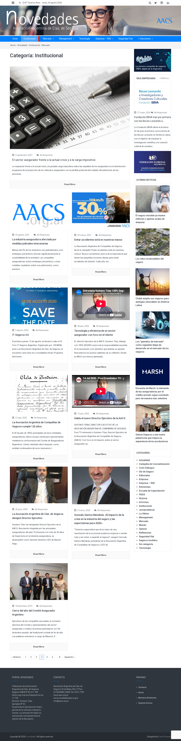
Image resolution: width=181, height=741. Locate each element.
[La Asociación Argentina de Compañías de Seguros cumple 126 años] (39, 393)
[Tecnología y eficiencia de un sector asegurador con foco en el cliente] (101, 304)
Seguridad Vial (125, 38)
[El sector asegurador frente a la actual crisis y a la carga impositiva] (70, 107)
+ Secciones (144, 38)
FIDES (142, 494)
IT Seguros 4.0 (20, 334)
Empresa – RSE (103, 38)
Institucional (29, 38)
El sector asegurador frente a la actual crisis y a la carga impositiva (53, 160)
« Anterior (16, 657)
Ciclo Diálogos (146, 467)
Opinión (143, 529)
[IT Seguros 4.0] (39, 305)
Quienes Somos (145, 703)
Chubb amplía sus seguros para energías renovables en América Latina (152, 302)
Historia (143, 498)
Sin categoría (146, 544)
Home (13, 45)
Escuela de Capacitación (152, 490)
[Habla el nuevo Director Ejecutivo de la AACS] (101, 391)
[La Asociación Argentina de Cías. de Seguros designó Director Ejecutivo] (39, 484)
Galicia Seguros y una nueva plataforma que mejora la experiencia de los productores (152, 438)
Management (65, 38)
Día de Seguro (146, 471)
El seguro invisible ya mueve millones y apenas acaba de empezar (150, 219)
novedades (31, 736)
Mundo (142, 525)
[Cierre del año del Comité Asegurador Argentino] (39, 581)
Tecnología (84, 38)
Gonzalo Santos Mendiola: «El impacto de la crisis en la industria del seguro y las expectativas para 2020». (99, 519)
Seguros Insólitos (148, 540)
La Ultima (144, 513)
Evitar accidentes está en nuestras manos (98, 239)
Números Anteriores (147, 698)
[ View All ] (164, 78)
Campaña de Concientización (154, 464)
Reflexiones (145, 532)
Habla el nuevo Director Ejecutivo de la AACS (99, 418)
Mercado (47, 38)
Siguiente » (69, 657)
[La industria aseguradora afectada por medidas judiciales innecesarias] (39, 210)
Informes (144, 502)
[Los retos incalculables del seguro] (153, 242)
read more (69, 184)
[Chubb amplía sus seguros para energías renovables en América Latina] (153, 281)
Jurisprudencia (147, 509)
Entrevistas (145, 487)
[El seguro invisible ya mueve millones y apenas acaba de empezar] (153, 198)
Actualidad (22, 45)
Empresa (143, 479)
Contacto (142, 687)
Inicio (15, 38)
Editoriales (144, 475)
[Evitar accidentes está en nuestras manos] (101, 210)
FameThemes (165, 736)
